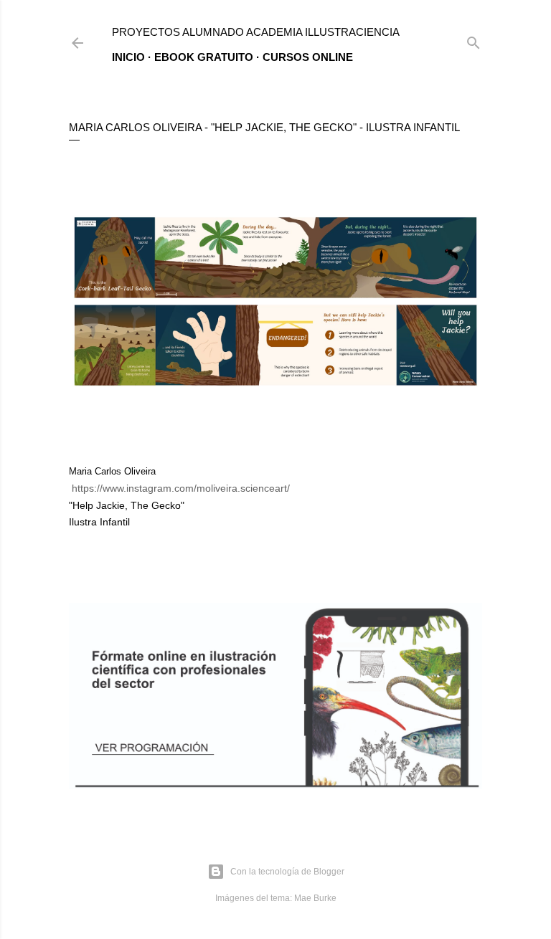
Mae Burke (315, 898)
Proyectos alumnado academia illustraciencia (256, 32)
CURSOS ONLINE (308, 57)
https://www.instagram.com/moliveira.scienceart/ (181, 488)
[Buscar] (473, 40)
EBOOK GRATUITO (203, 57)
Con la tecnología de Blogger (287, 872)
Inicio (128, 57)
